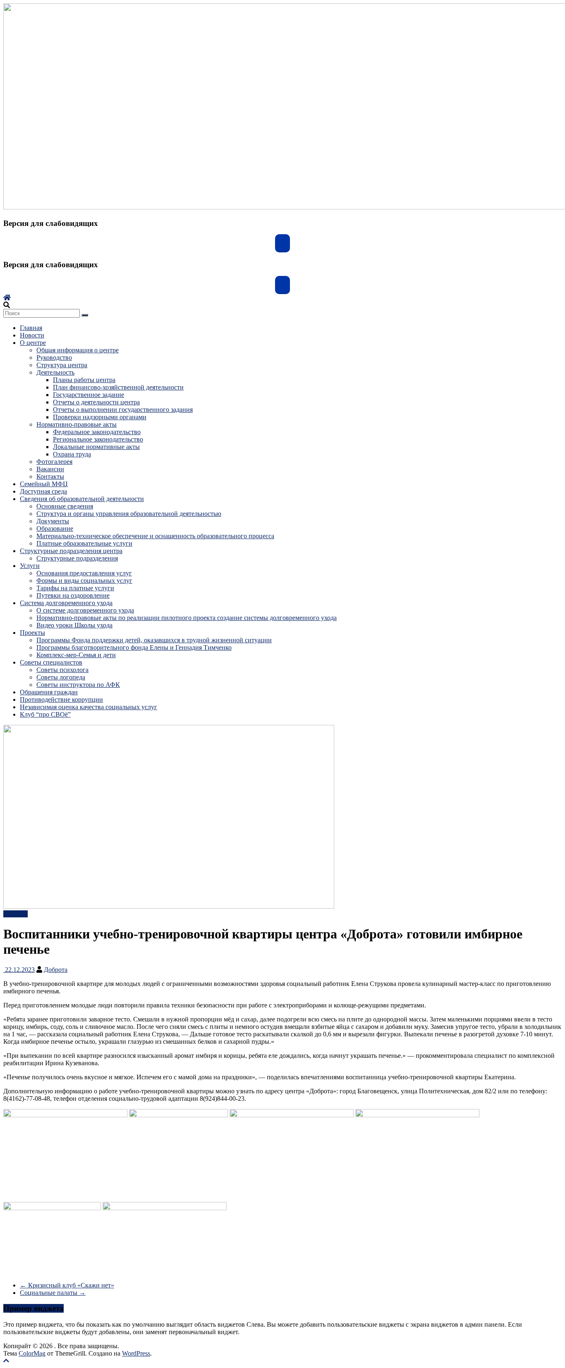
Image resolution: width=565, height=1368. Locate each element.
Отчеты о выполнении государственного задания (123, 409)
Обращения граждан (49, 692)
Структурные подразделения (77, 558)
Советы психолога (62, 669)
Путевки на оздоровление (73, 595)
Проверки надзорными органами (99, 416)
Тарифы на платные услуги (75, 587)
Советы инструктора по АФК (78, 684)
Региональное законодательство (98, 439)
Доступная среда (43, 491)
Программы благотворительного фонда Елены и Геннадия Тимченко (134, 647)
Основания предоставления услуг (84, 573)
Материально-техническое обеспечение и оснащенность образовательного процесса (155, 535)
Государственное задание (88, 394)
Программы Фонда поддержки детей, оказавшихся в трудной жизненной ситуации (154, 640)
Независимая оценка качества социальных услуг (88, 706)
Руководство (54, 357)
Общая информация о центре (77, 350)
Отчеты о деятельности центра (96, 402)
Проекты (32, 632)
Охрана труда (72, 454)
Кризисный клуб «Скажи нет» (67, 1285)
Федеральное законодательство (97, 431)
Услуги (30, 565)
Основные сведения (64, 506)
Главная (31, 327)
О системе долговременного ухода (85, 610)
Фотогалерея (54, 461)
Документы (52, 521)
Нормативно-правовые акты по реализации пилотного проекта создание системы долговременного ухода (186, 617)
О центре (33, 342)
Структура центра (61, 364)
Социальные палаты (53, 1292)
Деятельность (55, 372)
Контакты (50, 476)
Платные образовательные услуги (84, 543)
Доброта (55, 969)
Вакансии (50, 469)
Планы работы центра (84, 379)
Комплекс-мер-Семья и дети (76, 654)
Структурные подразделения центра (71, 550)
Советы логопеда (60, 677)
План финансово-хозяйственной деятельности (118, 387)
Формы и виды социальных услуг (84, 580)
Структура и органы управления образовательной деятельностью (128, 513)
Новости (32, 335)
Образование (54, 528)
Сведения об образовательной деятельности (82, 498)
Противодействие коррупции (61, 699)
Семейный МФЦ (44, 483)
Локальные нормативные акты (96, 446)
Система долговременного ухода (66, 602)
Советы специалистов (51, 662)
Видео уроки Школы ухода (74, 625)
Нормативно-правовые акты (76, 424)
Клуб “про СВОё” (45, 714)
